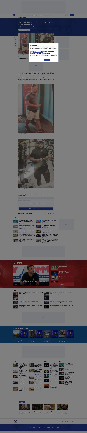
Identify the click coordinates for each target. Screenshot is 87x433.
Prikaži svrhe (40, 59)
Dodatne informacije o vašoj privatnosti (38, 52)
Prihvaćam (46, 59)
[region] (44, 52)
